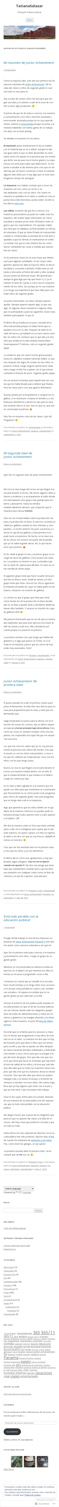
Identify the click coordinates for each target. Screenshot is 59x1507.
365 (36, 1332)
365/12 (8, 1336)
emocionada (27, 124)
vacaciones (43, 1373)
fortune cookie (38, 1350)
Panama (32, 655)
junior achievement (21, 431)
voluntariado (34, 427)
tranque (13, 1370)
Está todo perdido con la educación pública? (21, 918)
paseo (26, 1361)
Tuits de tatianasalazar (15, 1228)
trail (7, 1370)
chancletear (13, 1340)
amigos (23, 1336)
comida (9, 1344)
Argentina (11, 1310)
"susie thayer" (10, 1333)
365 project (9, 1267)
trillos (20, 1370)
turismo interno (15, 1373)
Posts (39, 890)
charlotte (37, 1340)
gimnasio (8, 1351)
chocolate (47, 1341)
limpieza (11, 1354)
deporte (34, 1343)
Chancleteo (9, 1270)
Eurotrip (46, 1346)
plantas (34, 1362)
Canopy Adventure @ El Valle (17, 1245)
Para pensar (9, 1289)
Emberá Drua (10, 1249)
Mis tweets (9, 1222)
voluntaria (14, 1169)
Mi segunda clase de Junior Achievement (18, 455)
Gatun (47, 1349)
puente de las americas (32, 1365)
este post (19, 203)
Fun (5, 1278)
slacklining (51, 1368)
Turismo (33, 1370)
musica (42, 1354)
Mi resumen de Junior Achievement (29, 63)
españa (18, 1346)
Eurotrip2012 (12, 1349)
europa (35, 1346)
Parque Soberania (12, 1362)
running (27, 1367)
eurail (26, 1346)
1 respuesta (9, 927)
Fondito (28, 1349)
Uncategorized (10, 1299)
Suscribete (9, 1405)
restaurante (9, 1367)
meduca (34, 431)
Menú (29, 20)
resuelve (19, 1367)
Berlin (30, 1338)
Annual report (33, 1337)
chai (5, 1341)
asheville (7, 1339)
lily (5, 1354)
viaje (7, 1376)
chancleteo (26, 1340)
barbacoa (15, 1338)
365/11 (48, 1333)
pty (18, 1365)
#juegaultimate (24, 1333)
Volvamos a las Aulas (41, 1140)
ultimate (31, 1373)
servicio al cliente (39, 1367)
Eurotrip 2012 (10, 1274)
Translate (26, 1192)
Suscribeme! (12, 1431)
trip (25, 1370)
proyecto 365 (9, 1365)
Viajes (6, 1303)
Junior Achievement (34, 84)
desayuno (45, 1343)
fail (22, 1349)
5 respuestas (10, 70)
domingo (8, 1346)
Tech (6, 1296)
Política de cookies (33, 1495)
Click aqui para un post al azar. (18, 1394)
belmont (23, 1339)
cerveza (51, 1338)
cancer (44, 1338)
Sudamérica (10, 1307)
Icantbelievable (11, 1281)
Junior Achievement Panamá (29, 941)
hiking (14, 1352)
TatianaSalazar (29, 6)
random (46, 1365)
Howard (29, 1351)
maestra (40, 659)
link (52, 1136)
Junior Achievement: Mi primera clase (20, 683)
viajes (15, 1376)
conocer (18, 1343)
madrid (19, 1354)
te (4, 1370)
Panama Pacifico (26, 1358)
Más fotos (9, 1469)
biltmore (37, 1339)
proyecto (42, 1362)
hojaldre (21, 1351)
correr (26, 1343)
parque (37, 1358)
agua (16, 1336)
